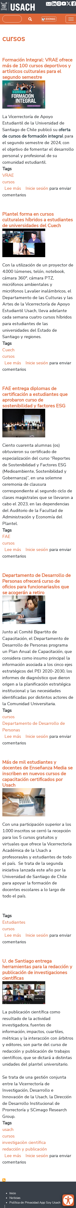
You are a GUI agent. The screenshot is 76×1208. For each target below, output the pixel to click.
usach (8, 1129)
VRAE (8, 175)
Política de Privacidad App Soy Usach (34, 1202)
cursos (8, 182)
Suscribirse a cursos (3, 1180)
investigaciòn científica (24, 1142)
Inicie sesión (37, 188)
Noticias (14, 1198)
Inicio (12, 1193)
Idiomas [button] (50, 19)
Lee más (12, 188)
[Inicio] (18, 7)
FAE (6, 537)
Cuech (8, 350)
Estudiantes (13, 922)
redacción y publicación (24, 1149)
